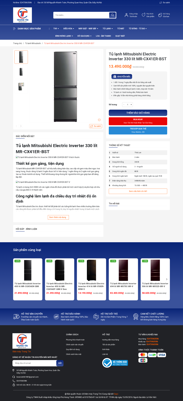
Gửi (59, 363)
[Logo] (31, 15)
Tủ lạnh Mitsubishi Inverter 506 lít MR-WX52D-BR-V (155, 285)
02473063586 (26, 2)
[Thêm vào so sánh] (95, 126)
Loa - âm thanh (103, 36)
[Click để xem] (65, 86)
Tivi (55, 29)
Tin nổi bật (114, 203)
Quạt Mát (120, 36)
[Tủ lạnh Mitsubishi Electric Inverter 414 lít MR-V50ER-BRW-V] (91, 270)
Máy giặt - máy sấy (88, 29)
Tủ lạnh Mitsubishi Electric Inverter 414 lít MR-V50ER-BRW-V (91, 286)
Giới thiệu (105, 349)
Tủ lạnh (107, 29)
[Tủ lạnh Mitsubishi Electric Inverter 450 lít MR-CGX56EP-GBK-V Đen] (59, 270)
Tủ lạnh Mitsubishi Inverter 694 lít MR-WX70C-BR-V (123, 285)
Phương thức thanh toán (75, 340)
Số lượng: (113, 104)
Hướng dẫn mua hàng (110, 340)
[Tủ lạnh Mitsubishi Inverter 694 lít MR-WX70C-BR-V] (123, 270)
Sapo (116, 394)
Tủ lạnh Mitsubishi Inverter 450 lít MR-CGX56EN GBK (27, 285)
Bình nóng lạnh (63, 36)
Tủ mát (120, 29)
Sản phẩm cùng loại (27, 250)
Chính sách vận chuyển (74, 345)
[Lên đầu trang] (179, 384)
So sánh (166, 2)
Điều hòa (67, 29)
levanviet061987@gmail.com (27, 377)
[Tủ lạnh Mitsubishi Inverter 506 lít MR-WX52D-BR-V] (155, 270)
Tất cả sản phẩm (108, 345)
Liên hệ (105, 354)
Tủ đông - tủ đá (137, 29)
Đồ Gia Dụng (83, 36)
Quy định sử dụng (73, 349)
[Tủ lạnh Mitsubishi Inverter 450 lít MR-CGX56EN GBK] (27, 270)
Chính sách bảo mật (73, 354)
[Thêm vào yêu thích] (99, 120)
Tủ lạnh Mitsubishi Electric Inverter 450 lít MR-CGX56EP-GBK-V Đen (59, 286)
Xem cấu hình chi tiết (138, 191)
